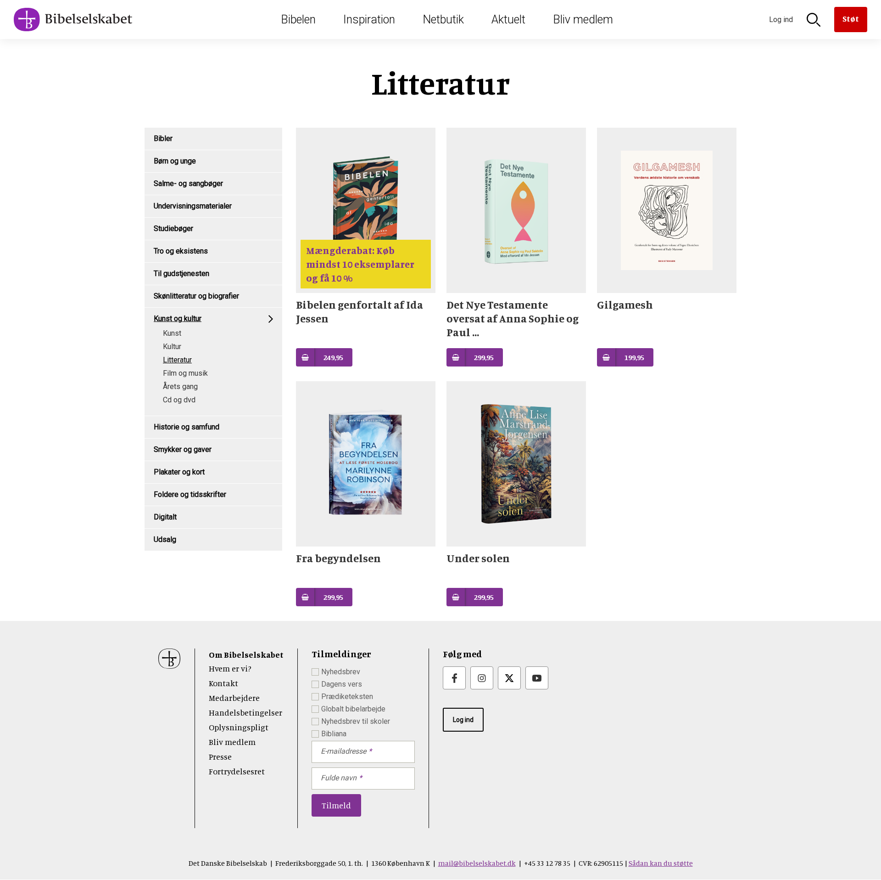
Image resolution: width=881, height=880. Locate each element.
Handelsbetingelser (245, 712)
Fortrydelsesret (237, 771)
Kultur (172, 346)
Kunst (172, 333)
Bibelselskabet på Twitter (509, 677)
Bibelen (298, 19)
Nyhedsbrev (340, 671)
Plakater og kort (179, 472)
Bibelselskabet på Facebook (454, 677)
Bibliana (333, 733)
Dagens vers (341, 684)
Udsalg (165, 539)
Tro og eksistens (181, 251)
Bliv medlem (583, 19)
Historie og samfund (186, 427)
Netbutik (443, 19)
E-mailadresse (343, 751)
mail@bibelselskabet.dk (477, 863)
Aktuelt (508, 19)
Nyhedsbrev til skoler (355, 721)
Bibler (163, 138)
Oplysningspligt (238, 727)
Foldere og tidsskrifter (190, 494)
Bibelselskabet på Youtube (536, 677)
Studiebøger (173, 228)
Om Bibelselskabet (246, 654)
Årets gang (180, 386)
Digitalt (165, 517)
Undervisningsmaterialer (193, 206)
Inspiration (369, 19)
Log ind (463, 719)
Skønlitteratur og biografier (196, 296)
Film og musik (185, 373)
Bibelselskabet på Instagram (481, 677)
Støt (850, 18)
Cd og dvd (179, 399)
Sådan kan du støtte (661, 863)
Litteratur (177, 359)
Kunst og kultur (177, 318)
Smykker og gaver (183, 449)
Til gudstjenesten (181, 273)
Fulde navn (339, 777)
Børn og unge (175, 161)
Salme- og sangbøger (188, 183)
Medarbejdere (234, 698)
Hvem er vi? (230, 668)
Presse (220, 756)
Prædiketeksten (347, 696)
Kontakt (223, 683)
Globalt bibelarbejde (353, 709)
